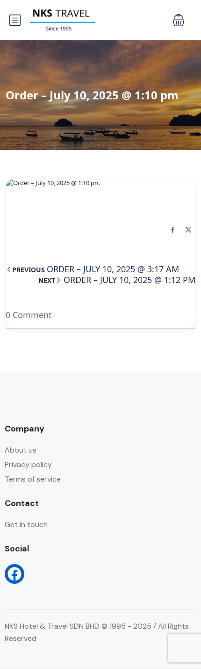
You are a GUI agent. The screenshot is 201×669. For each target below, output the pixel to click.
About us (20, 450)
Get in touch (26, 524)
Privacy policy (28, 464)
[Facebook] (14, 574)
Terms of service (33, 479)
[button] (178, 20)
